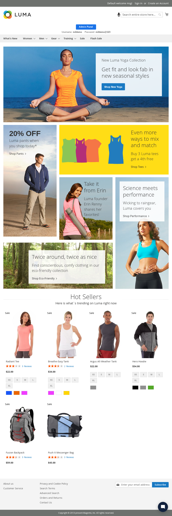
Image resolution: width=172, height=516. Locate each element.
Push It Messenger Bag (61, 452)
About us (8, 483)
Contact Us (46, 502)
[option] (9, 393)
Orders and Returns (51, 497)
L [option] (33, 379)
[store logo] (17, 15)
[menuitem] (10, 38)
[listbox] (24, 383)
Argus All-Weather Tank (103, 361)
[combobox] (142, 14)
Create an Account (158, 3)
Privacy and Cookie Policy (54, 483)
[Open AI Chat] (163, 507)
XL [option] (9, 385)
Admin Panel (86, 27)
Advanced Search (49, 493)
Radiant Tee (12, 361)
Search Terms (47, 488)
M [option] (25, 379)
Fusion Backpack (15, 452)
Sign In (138, 3)
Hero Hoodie (139, 361)
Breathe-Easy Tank (58, 361)
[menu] (86, 38)
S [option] (17, 379)
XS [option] (9, 379)
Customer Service (13, 488)
